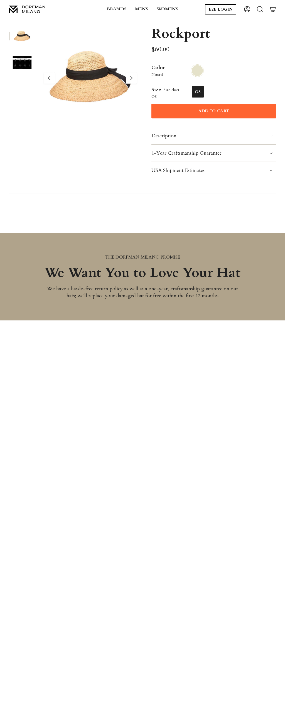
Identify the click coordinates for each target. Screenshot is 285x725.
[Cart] (272, 9)
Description (163, 135)
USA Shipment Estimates (178, 170)
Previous (49, 78)
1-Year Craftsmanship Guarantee (186, 153)
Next (131, 78)
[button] (117, 9)
